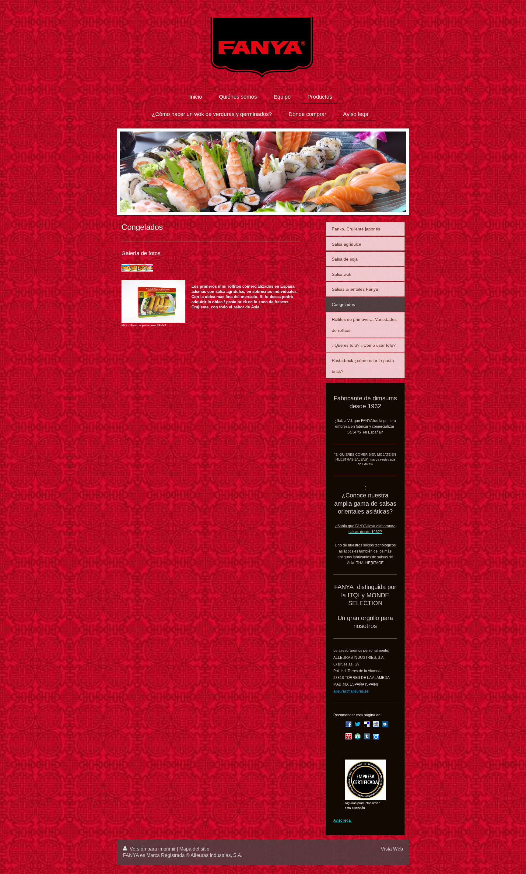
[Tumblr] (367, 736)
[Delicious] (367, 724)
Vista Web (392, 848)
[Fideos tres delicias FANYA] (141, 268)
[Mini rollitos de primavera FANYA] (153, 301)
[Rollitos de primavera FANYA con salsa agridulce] (125, 268)
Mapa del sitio (194, 848)
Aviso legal (342, 820)
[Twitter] (358, 724)
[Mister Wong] (348, 736)
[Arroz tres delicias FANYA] (149, 268)
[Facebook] (348, 724)
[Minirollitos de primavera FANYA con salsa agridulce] (133, 268)
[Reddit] (376, 724)
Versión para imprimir (152, 848)
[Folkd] (385, 724)
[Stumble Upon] (358, 736)
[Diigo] (376, 736)
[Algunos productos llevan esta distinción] (365, 780)
